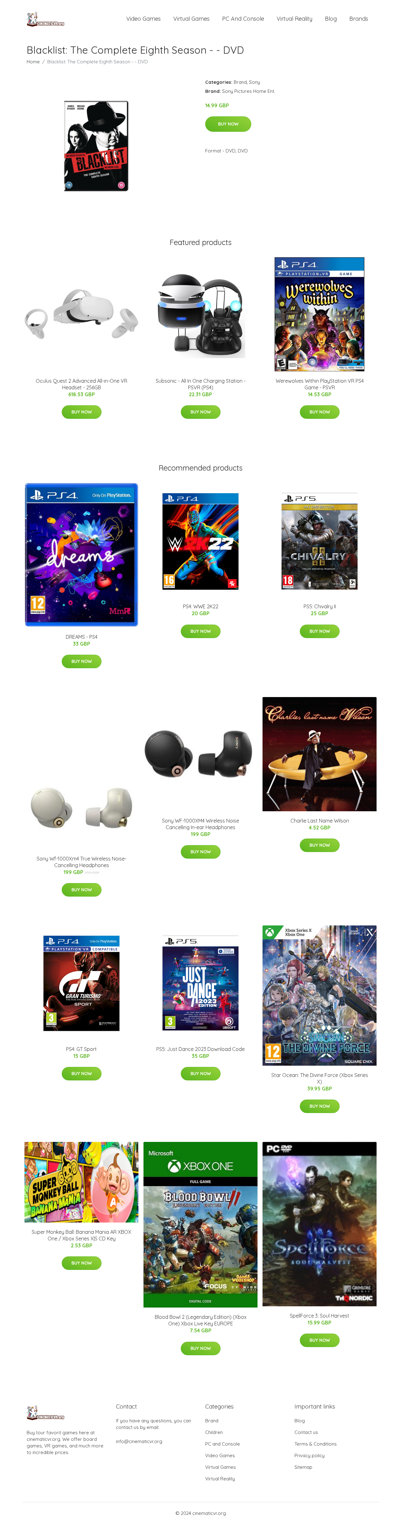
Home (33, 62)
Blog (331, 18)
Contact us (306, 1432)
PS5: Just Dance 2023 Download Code (200, 1049)
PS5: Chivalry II (320, 606)
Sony (254, 82)
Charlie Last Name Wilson (319, 821)
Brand (240, 82)
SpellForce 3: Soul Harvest (319, 1316)
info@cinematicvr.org (139, 1441)
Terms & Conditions (315, 1444)
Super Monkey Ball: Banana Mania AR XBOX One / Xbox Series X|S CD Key (81, 1235)
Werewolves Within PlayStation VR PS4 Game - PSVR (320, 384)
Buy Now (228, 124)
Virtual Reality (294, 18)
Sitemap (303, 1467)
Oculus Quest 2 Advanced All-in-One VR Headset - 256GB (81, 384)
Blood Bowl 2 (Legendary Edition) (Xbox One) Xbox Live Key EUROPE (201, 1320)
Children (214, 1432)
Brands (358, 18)
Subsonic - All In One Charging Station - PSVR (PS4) (201, 384)
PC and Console (243, 18)
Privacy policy (309, 1455)
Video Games (143, 18)
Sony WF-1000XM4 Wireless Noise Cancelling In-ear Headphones (200, 824)
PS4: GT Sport (81, 1049)
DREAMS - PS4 (81, 637)
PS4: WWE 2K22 (200, 606)
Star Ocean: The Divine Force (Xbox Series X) (319, 1078)
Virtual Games (191, 18)
